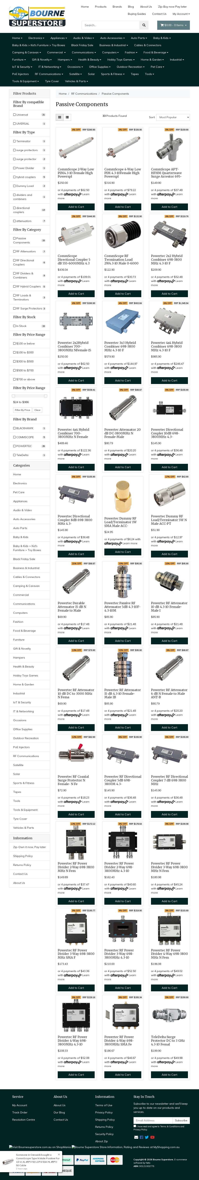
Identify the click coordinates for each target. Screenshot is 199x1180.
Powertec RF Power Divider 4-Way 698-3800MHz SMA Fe (119, 1040)
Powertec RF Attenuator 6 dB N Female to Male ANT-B (169, 693)
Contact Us (159, 14)
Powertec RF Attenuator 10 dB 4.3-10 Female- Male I (169, 606)
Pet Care (156, 67)
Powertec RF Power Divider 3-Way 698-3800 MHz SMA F (76, 954)
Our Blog (59, 1112)
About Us (146, 6)
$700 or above (25, 379)
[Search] (144, 25)
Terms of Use (103, 1105)
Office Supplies (98, 67)
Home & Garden (151, 59)
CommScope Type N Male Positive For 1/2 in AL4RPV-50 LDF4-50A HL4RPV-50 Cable (37, 1162)
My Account (180, 14)
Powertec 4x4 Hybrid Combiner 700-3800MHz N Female (73, 433)
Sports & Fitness (111, 74)
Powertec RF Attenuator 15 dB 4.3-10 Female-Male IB (122, 693)
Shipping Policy (23, 856)
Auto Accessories (111, 38)
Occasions (74, 67)
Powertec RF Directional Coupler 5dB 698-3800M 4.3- (122, 780)
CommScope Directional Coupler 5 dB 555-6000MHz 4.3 (74, 259)
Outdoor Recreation (129, 67)
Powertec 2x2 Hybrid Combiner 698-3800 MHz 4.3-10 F (166, 259)
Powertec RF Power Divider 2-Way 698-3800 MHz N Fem (76, 867)
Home (85, 6)
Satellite (74, 74)
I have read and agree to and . (159, 1128)
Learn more (130, 543)
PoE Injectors (20, 74)
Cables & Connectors (147, 45)
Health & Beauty (88, 59)
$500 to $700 (24, 370)
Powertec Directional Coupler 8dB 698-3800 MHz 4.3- (75, 520)
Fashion (130, 52)
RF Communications (48, 74)
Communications (83, 52)
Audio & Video (82, 38)
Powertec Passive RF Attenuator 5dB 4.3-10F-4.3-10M (122, 606)
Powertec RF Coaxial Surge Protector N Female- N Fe (73, 780)
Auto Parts (138, 38)
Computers (109, 52)
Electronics (35, 38)
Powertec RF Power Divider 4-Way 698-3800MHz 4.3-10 (72, 1040)
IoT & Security (21, 67)
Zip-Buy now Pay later (172, 6)
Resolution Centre (23, 1119)
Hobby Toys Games (119, 59)
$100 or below (25, 343)
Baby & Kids (160, 38)
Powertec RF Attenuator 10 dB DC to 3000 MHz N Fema (76, 693)
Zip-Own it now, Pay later (29, 847)
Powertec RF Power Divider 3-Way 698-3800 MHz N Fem (169, 867)
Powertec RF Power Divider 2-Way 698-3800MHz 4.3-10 (119, 867)
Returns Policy (22, 865)
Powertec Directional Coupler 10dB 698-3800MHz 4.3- (167, 433)
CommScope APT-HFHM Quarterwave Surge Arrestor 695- (166, 173)
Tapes (135, 74)
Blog (131, 6)
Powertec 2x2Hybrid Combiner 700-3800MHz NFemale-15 (74, 346)
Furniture (18, 59)
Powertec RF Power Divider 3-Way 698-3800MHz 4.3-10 (119, 954)
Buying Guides (137, 14)
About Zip (101, 1141)
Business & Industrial (113, 45)
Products (100, 6)
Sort (152, 117)
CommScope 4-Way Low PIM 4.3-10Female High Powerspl (122, 173)
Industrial (176, 59)
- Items (174, 25)
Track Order (19, 1112)
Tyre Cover (52, 81)
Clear (37, 410)
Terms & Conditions (170, 1126)
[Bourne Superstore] (37, 16)
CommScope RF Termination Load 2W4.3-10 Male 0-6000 (121, 259)
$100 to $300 (24, 352)
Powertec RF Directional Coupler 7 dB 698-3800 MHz (169, 780)
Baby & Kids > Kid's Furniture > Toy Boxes (38, 45)
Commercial (55, 52)
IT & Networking (48, 67)
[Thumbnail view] (60, 117)
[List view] (67, 117)
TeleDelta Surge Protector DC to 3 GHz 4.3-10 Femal (168, 1040)
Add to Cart (76, 207)
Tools (148, 74)
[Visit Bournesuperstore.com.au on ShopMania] (40, 1147)
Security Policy (104, 1134)
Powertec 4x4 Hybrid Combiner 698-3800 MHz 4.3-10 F (166, 346)
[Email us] (136, 1137)
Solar (91, 74)
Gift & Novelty (41, 59)
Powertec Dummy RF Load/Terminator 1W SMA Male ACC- (120, 522)
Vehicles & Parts (75, 81)
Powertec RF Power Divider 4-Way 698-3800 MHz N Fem (169, 954)
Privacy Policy (104, 1112)
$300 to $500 (24, 361)
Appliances (58, 38)
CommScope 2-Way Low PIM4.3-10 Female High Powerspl (76, 173)
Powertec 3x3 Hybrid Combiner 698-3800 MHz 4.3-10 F (120, 346)
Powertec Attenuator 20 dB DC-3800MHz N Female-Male (122, 433)
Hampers (64, 59)
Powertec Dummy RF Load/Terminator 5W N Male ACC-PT (169, 520)
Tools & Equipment (24, 81)
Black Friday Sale (82, 45)
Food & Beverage (155, 52)
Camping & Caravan (25, 52)
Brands (117, 6)
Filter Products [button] (24, 93)
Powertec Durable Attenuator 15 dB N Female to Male (72, 606)
